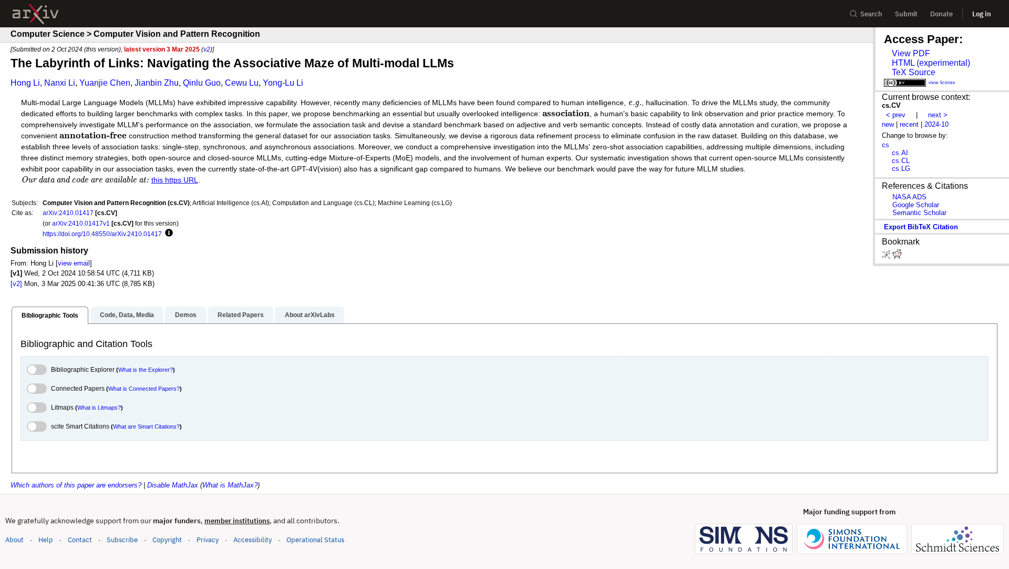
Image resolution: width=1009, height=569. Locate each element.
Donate (941, 13)
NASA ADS (909, 197)
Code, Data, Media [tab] (127, 315)
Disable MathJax (172, 485)
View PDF (911, 53)
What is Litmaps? (99, 407)
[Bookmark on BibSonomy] (887, 256)
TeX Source (913, 72)
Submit (906, 13)
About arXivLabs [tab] (310, 315)
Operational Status (315, 539)
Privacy (208, 539)
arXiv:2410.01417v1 (81, 223)
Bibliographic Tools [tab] (50, 315)
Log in (981, 13)
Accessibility (252, 539)
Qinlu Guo (202, 82)
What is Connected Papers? (144, 388)
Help (45, 539)
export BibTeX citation (921, 227)
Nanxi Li (59, 82)
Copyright (167, 539)
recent (909, 124)
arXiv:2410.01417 (68, 212)
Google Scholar (915, 205)
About (14, 539)
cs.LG (901, 168)
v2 (206, 49)
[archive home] (35, 14)
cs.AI (900, 153)
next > (938, 115)
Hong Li (25, 82)
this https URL (174, 180)
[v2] (16, 284)
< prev (895, 115)
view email (74, 263)
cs (885, 145)
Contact (80, 539)
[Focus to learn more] (167, 233)
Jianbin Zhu (157, 82)
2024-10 (936, 124)
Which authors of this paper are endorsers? (76, 485)
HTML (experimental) (931, 62)
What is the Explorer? (145, 370)
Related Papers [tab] (241, 315)
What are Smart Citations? (146, 426)
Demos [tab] (186, 315)
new (888, 124)
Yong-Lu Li (283, 82)
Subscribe (122, 539)
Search (871, 13)
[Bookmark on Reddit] (897, 256)
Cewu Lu (242, 82)
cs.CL (901, 161)
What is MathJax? (230, 485)
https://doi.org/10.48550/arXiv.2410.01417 (102, 233)
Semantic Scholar (919, 213)
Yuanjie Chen (104, 82)
